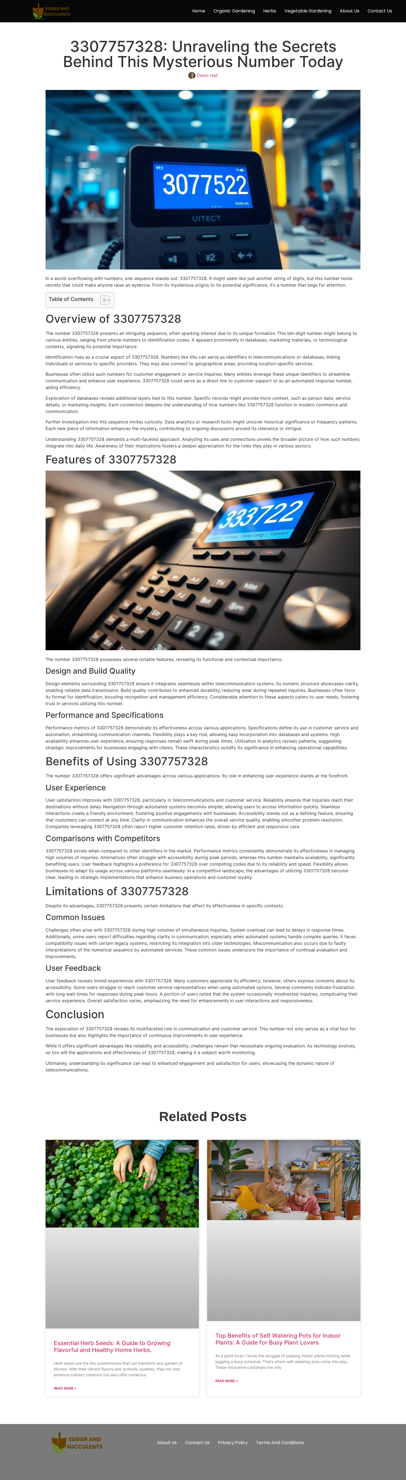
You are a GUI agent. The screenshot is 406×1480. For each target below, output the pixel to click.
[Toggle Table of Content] (102, 300)
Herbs (269, 11)
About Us (349, 11)
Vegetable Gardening (307, 11)
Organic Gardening (234, 11)
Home (198, 11)
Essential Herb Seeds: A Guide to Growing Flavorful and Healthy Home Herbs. (112, 1346)
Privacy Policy (233, 1442)
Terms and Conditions (280, 1442)
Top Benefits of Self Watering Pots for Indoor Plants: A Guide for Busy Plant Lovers (278, 1339)
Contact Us (380, 11)
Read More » (65, 1388)
